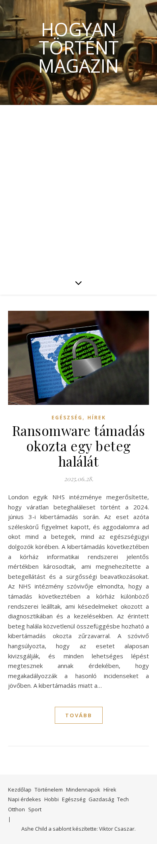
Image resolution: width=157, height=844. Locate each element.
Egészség (67, 417)
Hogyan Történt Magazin (78, 47)
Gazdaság (101, 799)
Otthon (16, 809)
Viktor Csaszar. (117, 828)
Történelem (49, 789)
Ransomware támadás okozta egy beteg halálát (78, 445)
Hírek (96, 417)
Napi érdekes (24, 799)
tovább (78, 715)
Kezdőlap (19, 789)
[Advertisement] (78, 187)
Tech (123, 799)
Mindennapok (83, 789)
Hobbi (51, 799)
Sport (34, 809)
